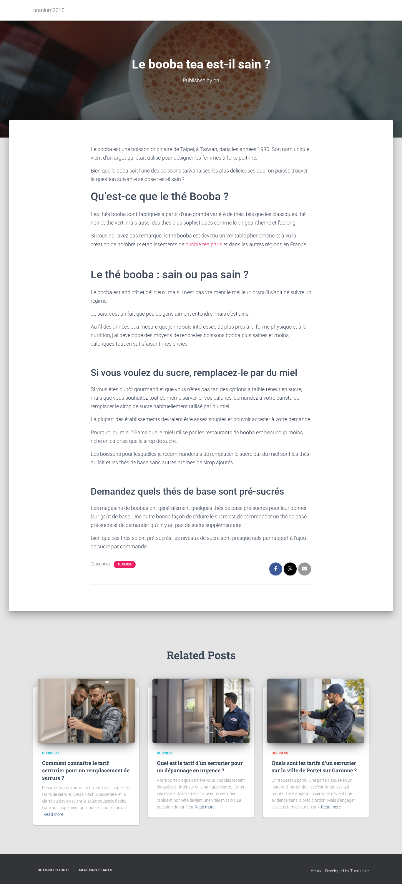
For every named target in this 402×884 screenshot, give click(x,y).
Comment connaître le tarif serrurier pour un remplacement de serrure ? (85, 770)
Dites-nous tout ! (53, 870)
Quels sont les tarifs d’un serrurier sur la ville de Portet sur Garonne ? (314, 766)
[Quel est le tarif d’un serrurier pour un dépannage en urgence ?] (201, 710)
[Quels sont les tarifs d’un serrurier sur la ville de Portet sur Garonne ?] (315, 710)
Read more (53, 814)
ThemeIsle (359, 870)
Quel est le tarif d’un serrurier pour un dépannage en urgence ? (200, 766)
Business (125, 564)
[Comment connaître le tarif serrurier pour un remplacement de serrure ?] (86, 710)
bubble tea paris (203, 244)
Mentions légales (95, 870)
